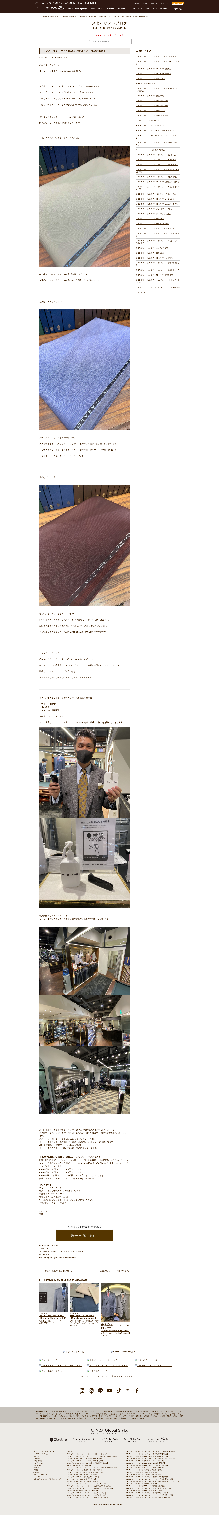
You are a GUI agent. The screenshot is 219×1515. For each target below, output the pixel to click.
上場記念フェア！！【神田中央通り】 (115, 1271)
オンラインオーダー (143, 292)
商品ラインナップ (97, 9)
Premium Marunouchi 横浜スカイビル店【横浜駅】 (82, 1490)
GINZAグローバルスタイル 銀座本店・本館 (152, 101)
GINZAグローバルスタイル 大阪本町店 (150, 219)
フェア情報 (121, 9)
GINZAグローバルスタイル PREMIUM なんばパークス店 (157, 204)
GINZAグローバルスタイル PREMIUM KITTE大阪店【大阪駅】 (145, 1463)
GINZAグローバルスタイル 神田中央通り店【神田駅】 (84, 1477)
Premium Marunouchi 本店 (145, 84)
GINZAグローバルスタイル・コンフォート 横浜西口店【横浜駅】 (87, 1493)
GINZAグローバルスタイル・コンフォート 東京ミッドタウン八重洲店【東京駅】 (92, 1467)
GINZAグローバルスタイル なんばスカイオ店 (152, 224)
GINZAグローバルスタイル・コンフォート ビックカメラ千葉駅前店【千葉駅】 (151, 1451)
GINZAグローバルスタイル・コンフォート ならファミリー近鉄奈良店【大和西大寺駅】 (153, 1481)
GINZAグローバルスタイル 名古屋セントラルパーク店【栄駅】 (146, 1461)
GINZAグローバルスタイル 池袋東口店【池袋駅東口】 (84, 1481)
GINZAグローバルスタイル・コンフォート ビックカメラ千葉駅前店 (157, 171)
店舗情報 (110, 9)
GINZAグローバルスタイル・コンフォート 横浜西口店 (156, 155)
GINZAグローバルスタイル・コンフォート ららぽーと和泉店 (157, 235)
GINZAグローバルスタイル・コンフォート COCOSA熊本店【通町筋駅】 (149, 1497)
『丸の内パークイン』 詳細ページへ (55, 1203)
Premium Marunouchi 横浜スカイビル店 (150, 150)
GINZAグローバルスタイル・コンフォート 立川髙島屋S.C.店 (157, 136)
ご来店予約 (177, 9)
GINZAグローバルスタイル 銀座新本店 (150, 96)
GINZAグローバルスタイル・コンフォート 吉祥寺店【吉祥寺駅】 (87, 1483)
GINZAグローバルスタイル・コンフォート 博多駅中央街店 (157, 270)
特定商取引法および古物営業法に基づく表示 (47, 1479)
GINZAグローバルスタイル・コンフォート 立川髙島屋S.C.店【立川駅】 (89, 1486)
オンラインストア (135, 9)
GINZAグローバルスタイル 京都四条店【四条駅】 (141, 1483)
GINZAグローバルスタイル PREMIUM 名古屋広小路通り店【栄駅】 (147, 1456)
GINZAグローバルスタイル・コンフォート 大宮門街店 (156, 160)
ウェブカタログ (38, 1463)
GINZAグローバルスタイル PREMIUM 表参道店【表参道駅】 (86, 1461)
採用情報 (154, 3)
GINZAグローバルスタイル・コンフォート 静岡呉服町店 (157, 177)
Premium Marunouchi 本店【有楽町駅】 (79, 1465)
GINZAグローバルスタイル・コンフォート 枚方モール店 (157, 229)
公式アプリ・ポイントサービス (157, 9)
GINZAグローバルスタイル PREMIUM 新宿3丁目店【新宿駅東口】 (87, 1463)
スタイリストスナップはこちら (109, 35)
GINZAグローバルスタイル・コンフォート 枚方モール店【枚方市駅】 (148, 1477)
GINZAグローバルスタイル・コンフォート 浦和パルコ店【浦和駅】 (88, 1497)
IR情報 (145, 3)
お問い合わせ (165, 3)
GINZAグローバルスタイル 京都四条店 (150, 253)
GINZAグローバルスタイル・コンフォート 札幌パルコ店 (157, 57)
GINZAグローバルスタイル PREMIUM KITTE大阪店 (155, 199)
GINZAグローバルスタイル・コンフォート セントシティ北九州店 (157, 281)
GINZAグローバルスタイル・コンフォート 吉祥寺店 (155, 130)
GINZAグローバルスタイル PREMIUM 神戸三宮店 (154, 258)
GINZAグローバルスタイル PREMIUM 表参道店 (153, 74)
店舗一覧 (36, 1456)
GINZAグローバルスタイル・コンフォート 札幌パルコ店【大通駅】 (88, 1454)
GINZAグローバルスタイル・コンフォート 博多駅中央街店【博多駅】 (148, 1493)
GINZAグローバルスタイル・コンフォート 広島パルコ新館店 (157, 264)
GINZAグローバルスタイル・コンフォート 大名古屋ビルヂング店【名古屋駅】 (151, 1458)
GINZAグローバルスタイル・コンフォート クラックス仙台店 (157, 63)
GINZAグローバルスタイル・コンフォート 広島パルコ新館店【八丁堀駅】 (149, 1488)
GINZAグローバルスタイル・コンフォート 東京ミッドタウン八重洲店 (157, 90)
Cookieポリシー (38, 1477)
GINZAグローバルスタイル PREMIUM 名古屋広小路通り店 (157, 182)
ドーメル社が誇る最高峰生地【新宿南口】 (56, 1271)
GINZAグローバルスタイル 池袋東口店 (150, 125)
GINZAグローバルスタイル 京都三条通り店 (152, 248)
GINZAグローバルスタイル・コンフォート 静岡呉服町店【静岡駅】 (147, 1454)
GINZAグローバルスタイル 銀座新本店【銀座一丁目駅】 (84, 1470)
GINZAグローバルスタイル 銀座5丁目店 (150, 111)
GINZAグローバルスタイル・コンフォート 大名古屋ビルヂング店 (157, 188)
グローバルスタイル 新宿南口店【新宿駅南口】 (82, 1479)
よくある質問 (37, 1461)
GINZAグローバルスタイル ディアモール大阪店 (153, 214)
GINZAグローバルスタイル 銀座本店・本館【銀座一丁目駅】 (86, 1472)
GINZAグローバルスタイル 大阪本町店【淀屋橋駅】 (142, 1472)
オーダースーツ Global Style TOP (43, 1451)
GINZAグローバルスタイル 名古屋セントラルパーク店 (156, 194)
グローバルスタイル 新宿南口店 (147, 121)
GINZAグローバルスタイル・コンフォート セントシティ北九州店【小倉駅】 (150, 1495)
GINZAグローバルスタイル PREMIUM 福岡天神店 (154, 275)
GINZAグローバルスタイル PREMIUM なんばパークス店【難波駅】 (147, 1465)
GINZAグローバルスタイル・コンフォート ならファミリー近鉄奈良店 (157, 242)
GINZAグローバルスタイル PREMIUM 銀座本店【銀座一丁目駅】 (87, 1458)
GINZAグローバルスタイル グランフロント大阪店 (154, 209)
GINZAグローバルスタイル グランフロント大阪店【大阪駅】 (145, 1467)
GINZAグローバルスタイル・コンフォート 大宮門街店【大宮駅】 (87, 1495)
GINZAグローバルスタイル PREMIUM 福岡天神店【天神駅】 (145, 1490)
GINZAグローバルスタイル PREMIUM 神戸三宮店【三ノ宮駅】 (146, 1486)
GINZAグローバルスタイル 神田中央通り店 (152, 116)
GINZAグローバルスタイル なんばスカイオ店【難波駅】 (144, 1474)
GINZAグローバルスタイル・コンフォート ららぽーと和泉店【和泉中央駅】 (150, 1479)
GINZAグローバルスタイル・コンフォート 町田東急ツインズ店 (157, 144)
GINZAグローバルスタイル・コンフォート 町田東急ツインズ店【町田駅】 (90, 1488)
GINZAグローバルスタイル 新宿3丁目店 (150, 79)
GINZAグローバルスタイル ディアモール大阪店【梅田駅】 (144, 1470)
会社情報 (136, 3)
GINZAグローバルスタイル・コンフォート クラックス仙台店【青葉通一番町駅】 (92, 1456)
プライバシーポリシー (40, 1474)
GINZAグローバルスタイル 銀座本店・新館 (152, 106)
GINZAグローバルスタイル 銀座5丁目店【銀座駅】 (83, 1474)
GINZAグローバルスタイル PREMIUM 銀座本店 (153, 69)
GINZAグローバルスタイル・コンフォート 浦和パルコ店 (157, 165)
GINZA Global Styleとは (77, 9)
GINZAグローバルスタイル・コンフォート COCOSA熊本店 (158, 287)
